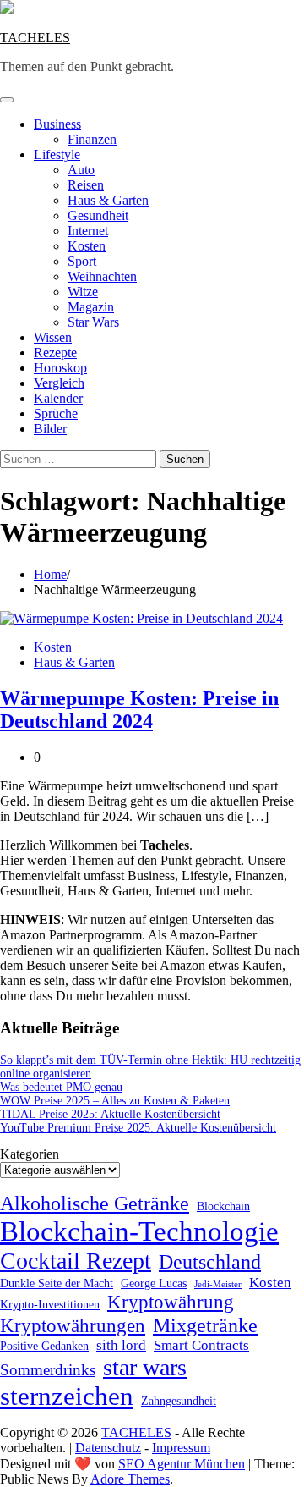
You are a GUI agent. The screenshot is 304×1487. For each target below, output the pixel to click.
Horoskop (60, 368)
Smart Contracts (201, 1345)
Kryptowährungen (72, 1325)
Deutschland (210, 1261)
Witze (83, 291)
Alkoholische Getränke (94, 1203)
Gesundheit (98, 215)
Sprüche (56, 413)
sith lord (121, 1345)
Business (57, 124)
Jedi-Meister (218, 1284)
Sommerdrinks (47, 1370)
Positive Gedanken (44, 1345)
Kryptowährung (170, 1302)
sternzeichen (66, 1396)
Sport (82, 261)
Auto (81, 169)
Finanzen (92, 139)
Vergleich (59, 383)
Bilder (50, 428)
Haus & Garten (108, 200)
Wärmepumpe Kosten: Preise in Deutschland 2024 (139, 709)
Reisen (86, 185)
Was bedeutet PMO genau (61, 1087)
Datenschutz (108, 1447)
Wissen (53, 337)
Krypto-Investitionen (50, 1304)
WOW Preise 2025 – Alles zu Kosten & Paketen (115, 1100)
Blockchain (223, 1206)
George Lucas (154, 1283)
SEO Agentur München (181, 1464)
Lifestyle (57, 154)
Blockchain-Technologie (139, 1231)
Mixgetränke (205, 1325)
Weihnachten (102, 276)
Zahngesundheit (178, 1400)
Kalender (58, 398)
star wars (145, 1367)
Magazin (91, 307)
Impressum (181, 1447)
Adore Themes (130, 1479)
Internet (88, 230)
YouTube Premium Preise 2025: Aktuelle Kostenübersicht (138, 1127)
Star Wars (93, 322)
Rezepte (55, 352)
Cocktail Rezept (75, 1260)
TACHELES (35, 37)
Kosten (87, 246)
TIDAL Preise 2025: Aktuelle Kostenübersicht (110, 1114)
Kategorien (29, 1154)
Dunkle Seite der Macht (56, 1283)
